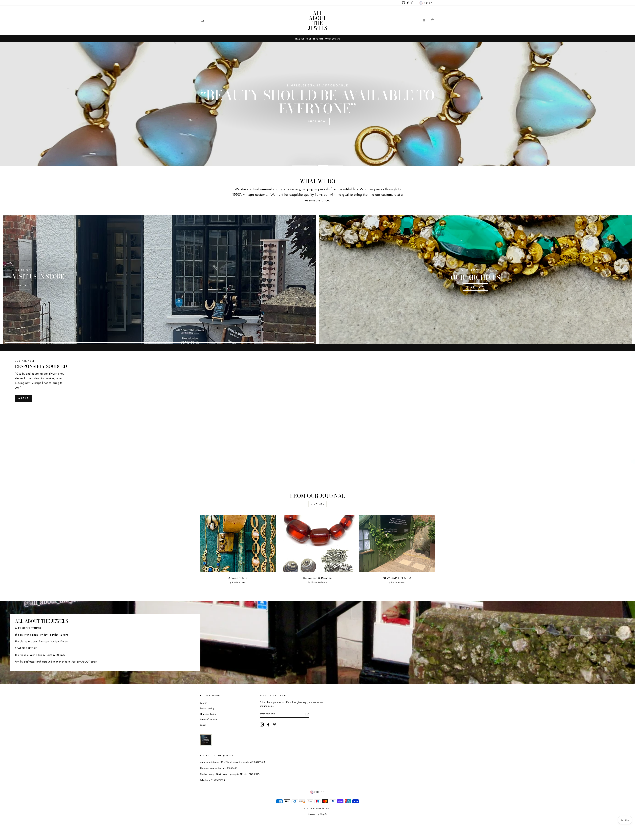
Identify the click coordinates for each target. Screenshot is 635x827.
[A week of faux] (238, 543)
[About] (159, 279)
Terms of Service (208, 719)
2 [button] (330, 165)
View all (317, 503)
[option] (317, 104)
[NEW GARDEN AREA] (397, 543)
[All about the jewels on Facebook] (268, 724)
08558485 (232, 768)
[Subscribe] (307, 714)
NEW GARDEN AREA (397, 578)
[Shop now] (475, 279)
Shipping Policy (208, 714)
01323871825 (218, 780)
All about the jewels (317, 20)
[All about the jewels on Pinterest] (275, 724)
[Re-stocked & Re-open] (318, 543)
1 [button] (304, 165)
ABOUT (23, 398)
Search (203, 703)
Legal (203, 724)
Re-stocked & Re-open (317, 578)
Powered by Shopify (317, 814)
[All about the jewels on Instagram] (262, 724)
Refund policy (207, 708)
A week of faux (238, 578)
